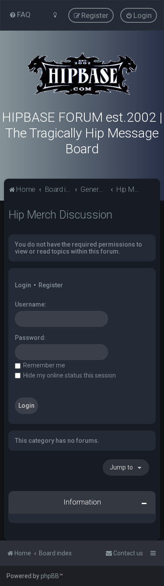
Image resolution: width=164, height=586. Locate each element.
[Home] (82, 74)
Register (50, 285)
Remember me (43, 365)
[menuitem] (20, 14)
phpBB (50, 575)
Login (23, 285)
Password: (30, 337)
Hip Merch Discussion (60, 214)
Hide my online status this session (69, 375)
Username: (30, 304)
